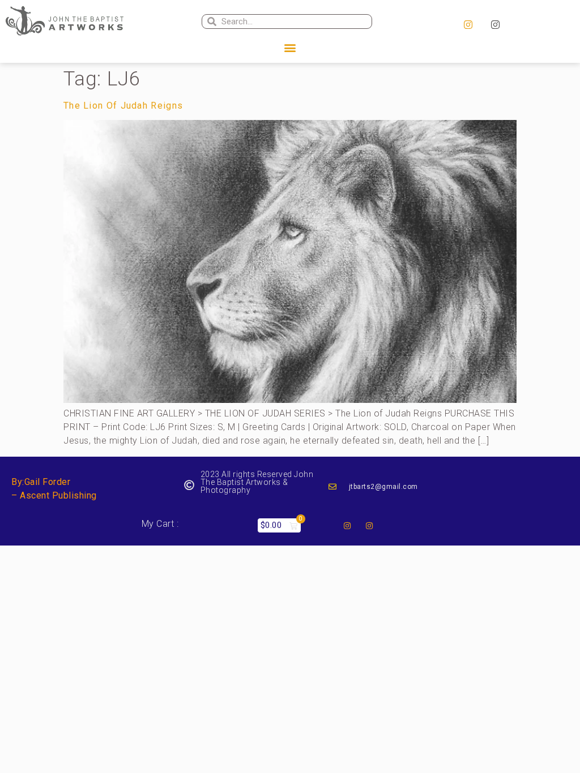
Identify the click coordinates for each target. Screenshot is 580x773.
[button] (290, 47)
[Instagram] (468, 24)
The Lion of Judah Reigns (123, 105)
